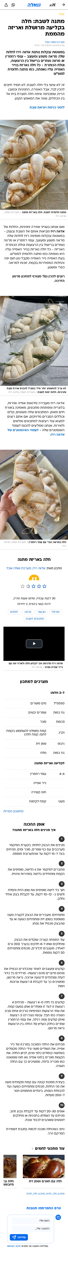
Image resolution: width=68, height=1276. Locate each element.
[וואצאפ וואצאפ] (13, 5)
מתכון (61, 1194)
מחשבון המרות (13, 811)
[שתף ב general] (6, 5)
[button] (52, 4)
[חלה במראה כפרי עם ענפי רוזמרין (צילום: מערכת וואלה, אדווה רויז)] (34, 500)
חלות (48, 1194)
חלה (55, 1194)
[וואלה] (34, 5)
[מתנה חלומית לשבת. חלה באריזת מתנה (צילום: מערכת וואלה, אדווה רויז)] (34, 170)
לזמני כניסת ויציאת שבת (47, 107)
